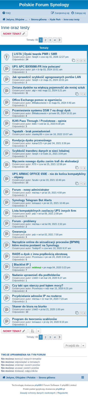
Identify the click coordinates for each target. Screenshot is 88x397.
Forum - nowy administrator (30, 189)
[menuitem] (6, 13)
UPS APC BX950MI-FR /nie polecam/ (36, 66)
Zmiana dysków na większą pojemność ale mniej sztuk (48, 87)
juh (33, 69)
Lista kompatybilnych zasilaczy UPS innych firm (44, 210)
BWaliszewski (39, 103)
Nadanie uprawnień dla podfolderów (36, 275)
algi (33, 90)
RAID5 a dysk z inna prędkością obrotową (39, 254)
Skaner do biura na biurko (29, 306)
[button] (59, 40)
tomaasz (36, 203)
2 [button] (45, 40)
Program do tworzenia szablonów (34, 319)
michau (36, 192)
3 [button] (50, 40)
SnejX (35, 57)
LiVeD (35, 278)
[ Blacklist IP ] (21, 264)
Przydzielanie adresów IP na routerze (37, 296)
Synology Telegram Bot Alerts (32, 200)
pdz (34, 213)
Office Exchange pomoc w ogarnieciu (37, 100)
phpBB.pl (60, 389)
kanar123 (37, 143)
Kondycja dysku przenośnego (31, 140)
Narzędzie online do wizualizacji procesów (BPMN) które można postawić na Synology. (45, 244)
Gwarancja (19, 231)
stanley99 (37, 134)
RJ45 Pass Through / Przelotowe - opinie (39, 120)
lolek (34, 123)
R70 (34, 164)
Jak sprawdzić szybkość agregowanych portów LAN (46, 77)
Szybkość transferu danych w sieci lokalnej (40, 150)
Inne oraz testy (15, 27)
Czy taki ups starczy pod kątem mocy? (37, 285)
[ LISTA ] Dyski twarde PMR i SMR (34, 54)
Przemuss (37, 257)
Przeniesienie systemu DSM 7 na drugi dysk (41, 110)
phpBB (38, 385)
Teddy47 (36, 248)
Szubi (35, 180)
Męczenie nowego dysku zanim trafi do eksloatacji (45, 161)
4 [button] (55, 40)
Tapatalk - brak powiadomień (31, 131)
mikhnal (36, 267)
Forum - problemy (24, 221)
